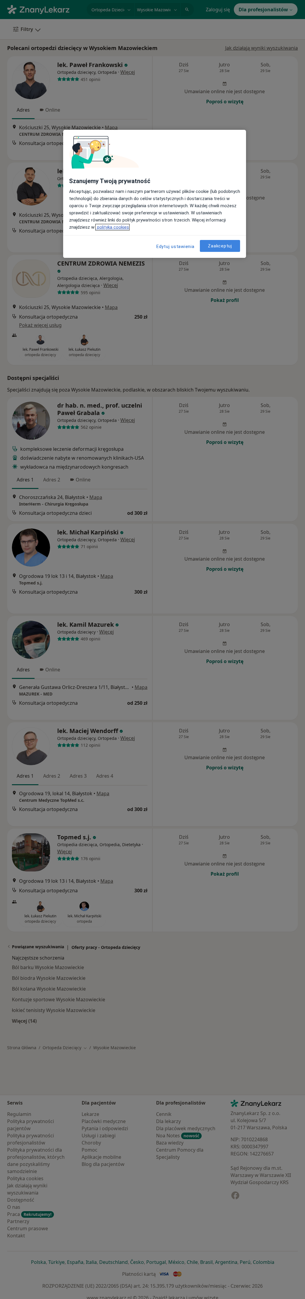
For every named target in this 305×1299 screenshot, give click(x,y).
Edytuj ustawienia (175, 246)
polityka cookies (112, 227)
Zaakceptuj (220, 246)
